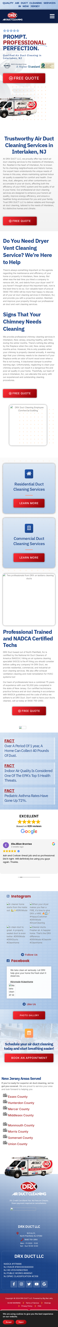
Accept (8, 1322)
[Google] (44, 1284)
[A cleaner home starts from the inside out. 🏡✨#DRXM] (17, 913)
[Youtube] (36, 1284)
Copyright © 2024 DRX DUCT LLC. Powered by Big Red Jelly (29, 1298)
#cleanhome (27, 981)
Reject (21, 1322)
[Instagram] (21, 1284)
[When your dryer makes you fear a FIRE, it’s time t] (40, 913)
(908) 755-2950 (11, 292)
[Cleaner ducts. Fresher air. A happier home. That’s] (40, 936)
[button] (52, 16)
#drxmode (15, 981)
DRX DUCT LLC (29, 1226)
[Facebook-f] (13, 1284)
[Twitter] (29, 1284)
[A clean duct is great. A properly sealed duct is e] (17, 936)
